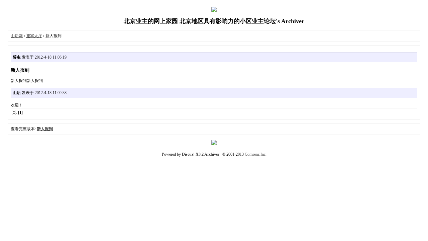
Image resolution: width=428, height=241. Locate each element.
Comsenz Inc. (255, 154)
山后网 (17, 35)
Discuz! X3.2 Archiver (200, 154)
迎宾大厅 (34, 35)
